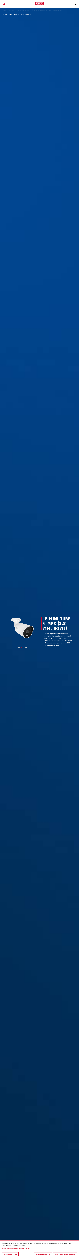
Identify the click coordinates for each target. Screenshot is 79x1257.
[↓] (26, 647)
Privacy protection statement (15, 1248)
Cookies (4, 1248)
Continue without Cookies (65, 1254)
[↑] (19, 647)
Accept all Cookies (43, 1254)
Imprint (28, 1248)
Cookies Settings (10, 1254)
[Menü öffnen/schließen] (75, 4)
